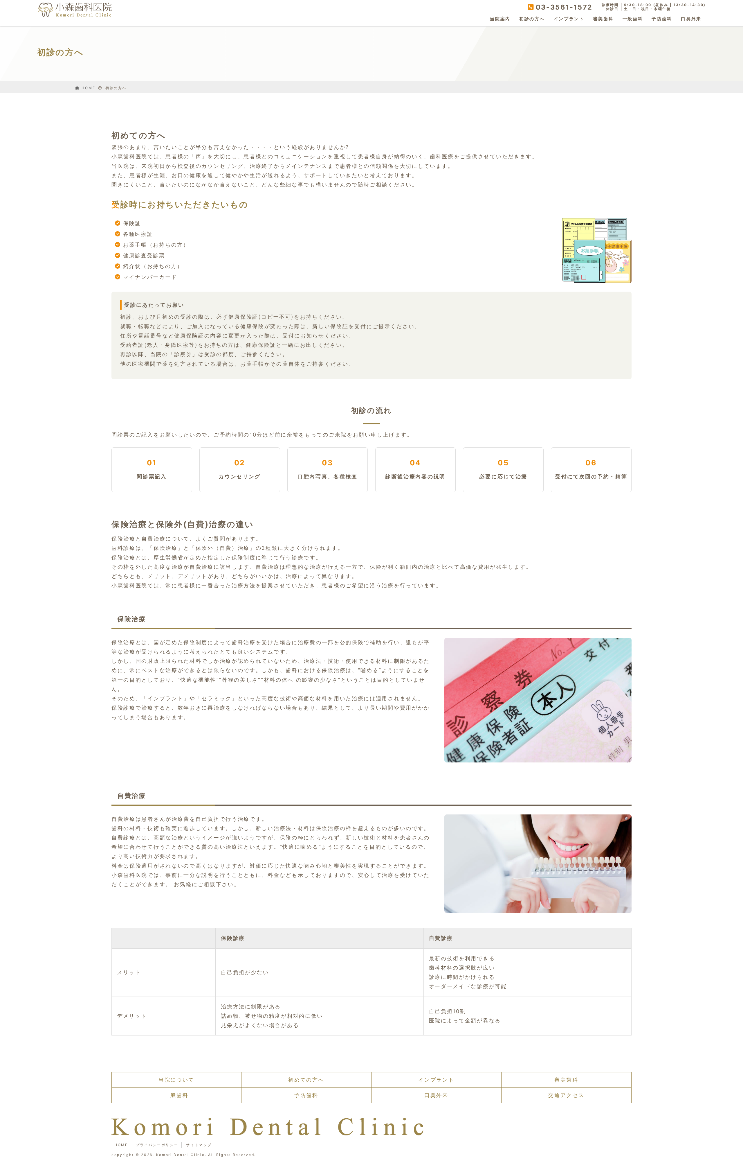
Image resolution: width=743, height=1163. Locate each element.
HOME (121, 1145)
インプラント (569, 18)
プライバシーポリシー (157, 1145)
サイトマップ (199, 1145)
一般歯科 (633, 18)
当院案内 (500, 18)
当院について (176, 1080)
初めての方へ (306, 1080)
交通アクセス (566, 1095)
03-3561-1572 (564, 7)
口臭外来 (691, 18)
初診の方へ (532, 18)
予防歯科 (662, 18)
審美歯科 (603, 18)
